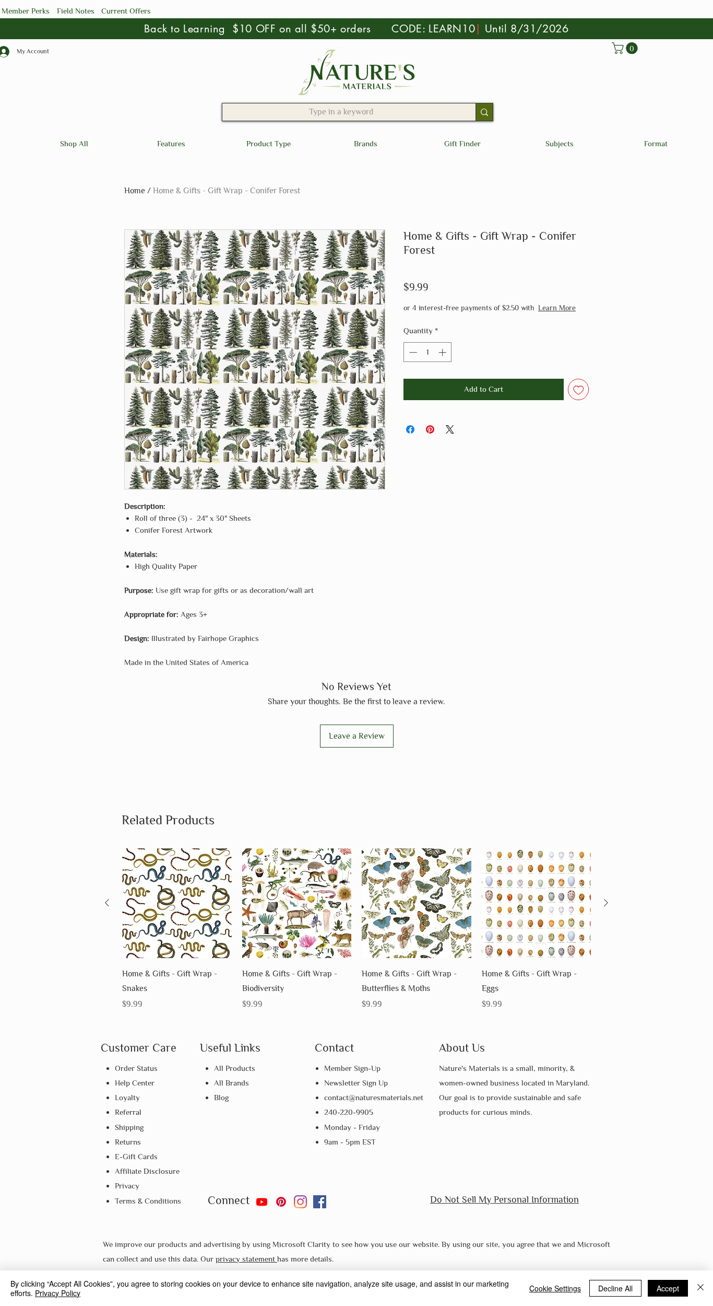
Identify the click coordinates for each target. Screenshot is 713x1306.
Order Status (136, 1068)
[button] (626, 48)
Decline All (615, 1288)
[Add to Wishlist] (578, 400)
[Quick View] (177, 903)
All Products (234, 1068)
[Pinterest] (281, 1201)
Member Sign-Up (352, 1068)
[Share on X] (450, 440)
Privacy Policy (57, 1293)
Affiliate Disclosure (147, 1171)
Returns (128, 1141)
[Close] (700, 1288)
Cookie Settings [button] (555, 1288)
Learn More (482, 318)
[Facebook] (319, 1201)
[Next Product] (606, 902)
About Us (462, 1047)
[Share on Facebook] (410, 440)
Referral (128, 1111)
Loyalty (127, 1097)
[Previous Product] (107, 902)
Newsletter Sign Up (356, 1082)
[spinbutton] (427, 362)
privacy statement (246, 1258)
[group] (356, 930)
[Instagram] (300, 1201)
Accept (668, 1288)
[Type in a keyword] (484, 112)
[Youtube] (261, 1201)
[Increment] (443, 362)
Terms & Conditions (148, 1200)
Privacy (127, 1185)
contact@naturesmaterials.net (373, 1097)
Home (134, 190)
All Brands (231, 1082)
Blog (221, 1097)
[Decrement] (412, 362)
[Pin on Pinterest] (430, 440)
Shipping (129, 1127)
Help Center (135, 1082)
